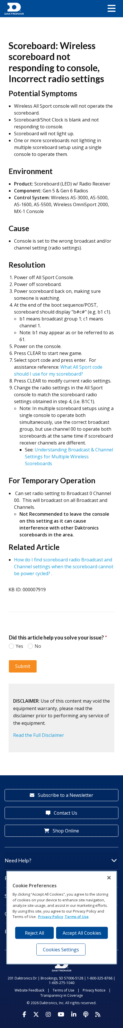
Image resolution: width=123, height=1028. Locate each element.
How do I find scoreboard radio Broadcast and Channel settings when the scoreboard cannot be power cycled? (63, 566)
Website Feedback (29, 990)
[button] (111, 8)
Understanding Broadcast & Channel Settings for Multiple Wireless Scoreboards (69, 457)
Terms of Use (63, 990)
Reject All (34, 933)
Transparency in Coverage (61, 995)
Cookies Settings (61, 949)
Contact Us (65, 813)
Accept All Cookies (82, 933)
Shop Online (65, 831)
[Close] (109, 878)
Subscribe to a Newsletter (65, 795)
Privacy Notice (94, 990)
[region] (61, 918)
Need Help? (18, 860)
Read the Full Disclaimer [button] (38, 735)
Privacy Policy (50, 916)
